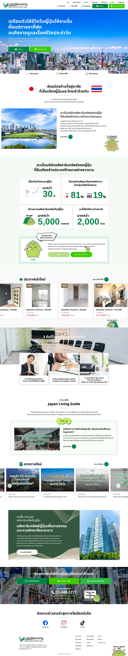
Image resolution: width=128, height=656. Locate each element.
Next (118, 302)
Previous (9, 302)
